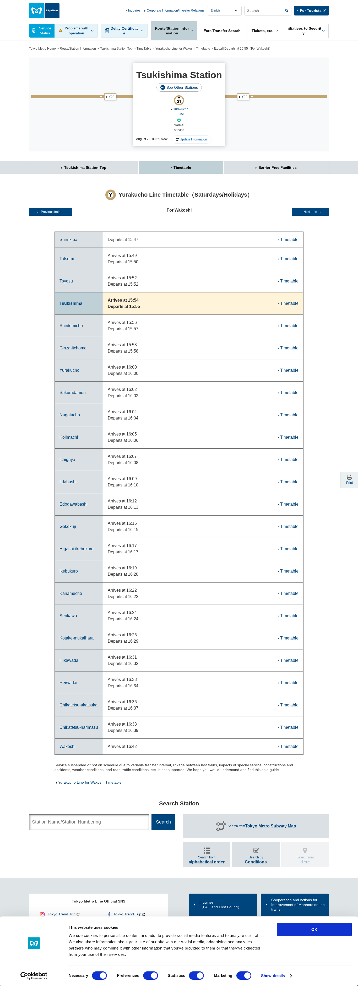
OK (314, 929)
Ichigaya (67, 459)
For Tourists (311, 10)
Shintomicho (71, 325)
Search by (256, 860)
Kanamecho (70, 593)
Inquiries (134, 10)
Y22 (244, 97)
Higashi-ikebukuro (76, 549)
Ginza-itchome (72, 348)
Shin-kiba (68, 239)
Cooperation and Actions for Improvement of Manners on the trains (298, 904)
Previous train (51, 212)
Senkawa (68, 615)
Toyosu (66, 281)
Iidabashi (68, 482)
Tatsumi (66, 258)
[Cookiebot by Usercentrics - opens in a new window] (34, 976)
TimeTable (144, 48)
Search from (262, 826)
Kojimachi (68, 437)
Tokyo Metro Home (42, 48)
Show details (273, 975)
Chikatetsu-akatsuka (78, 705)
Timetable (182, 167)
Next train (310, 212)
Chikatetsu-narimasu (78, 727)
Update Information (193, 139)
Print (349, 483)
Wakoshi (67, 746)
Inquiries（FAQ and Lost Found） (220, 904)
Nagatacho (69, 415)
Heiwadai (68, 682)
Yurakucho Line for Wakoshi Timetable (182, 48)
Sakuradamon (72, 392)
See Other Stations (182, 87)
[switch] (150, 975)
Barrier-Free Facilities (277, 167)
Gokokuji (67, 526)
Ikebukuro (68, 571)
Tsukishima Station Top (116, 48)
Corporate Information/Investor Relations (175, 10)
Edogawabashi (73, 504)
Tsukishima (70, 303)
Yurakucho (69, 370)
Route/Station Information (78, 48)
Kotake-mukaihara (76, 638)
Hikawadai (69, 660)
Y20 (112, 97)
